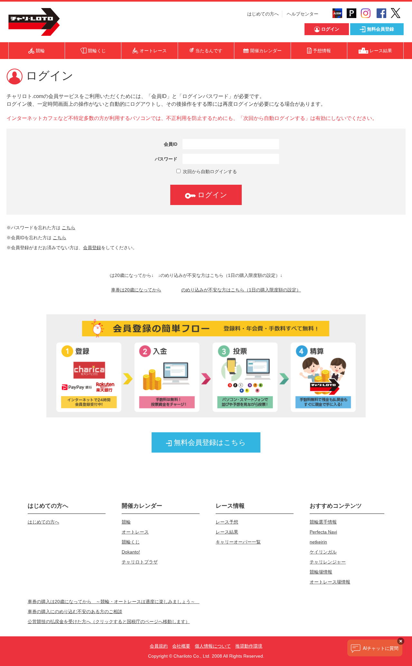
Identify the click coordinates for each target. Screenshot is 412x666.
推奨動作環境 (248, 646)
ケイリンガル (323, 551)
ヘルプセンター (302, 13)
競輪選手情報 (323, 521)
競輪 (126, 521)
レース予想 (227, 521)
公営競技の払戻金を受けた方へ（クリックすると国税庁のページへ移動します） (109, 621)
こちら (68, 227)
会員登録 (92, 247)
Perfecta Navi (323, 531)
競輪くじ (131, 541)
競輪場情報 (321, 571)
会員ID (170, 144)
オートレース (135, 531)
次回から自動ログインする (209, 171)
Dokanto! (131, 551)
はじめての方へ (263, 13)
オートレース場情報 (330, 581)
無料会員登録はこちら (209, 442)
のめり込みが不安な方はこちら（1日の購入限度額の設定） (241, 289)
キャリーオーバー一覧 (238, 541)
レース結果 (227, 531)
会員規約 (159, 646)
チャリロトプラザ (140, 561)
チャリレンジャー (328, 561)
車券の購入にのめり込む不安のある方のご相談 (75, 611)
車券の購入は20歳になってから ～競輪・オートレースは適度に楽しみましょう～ (114, 601)
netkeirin (318, 541)
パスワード (166, 159)
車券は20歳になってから (136, 289)
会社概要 (181, 646)
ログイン (211, 195)
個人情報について (213, 646)
